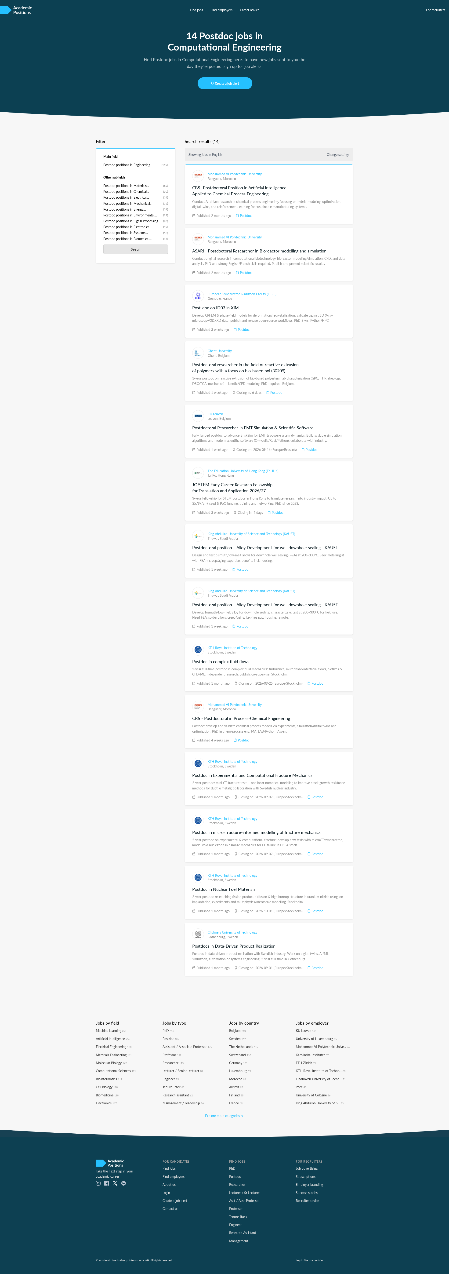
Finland (236, 1095)
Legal (299, 1260)
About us (169, 1184)
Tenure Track (173, 1086)
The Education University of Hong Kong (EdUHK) (243, 470)
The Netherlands (243, 1046)
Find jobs (196, 9)
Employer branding (309, 1184)
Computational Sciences (116, 1070)
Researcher (173, 1062)
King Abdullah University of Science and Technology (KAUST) (251, 533)
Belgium (224, 355)
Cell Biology (107, 1086)
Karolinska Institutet (312, 1054)
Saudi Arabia (229, 538)
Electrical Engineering (113, 1046)
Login (166, 1192)
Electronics (106, 1103)
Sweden (230, 652)
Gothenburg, (217, 937)
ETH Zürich (306, 1062)
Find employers (221, 9)
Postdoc (245, 215)
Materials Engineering (114, 1054)
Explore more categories (223, 1115)
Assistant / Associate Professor (187, 1046)
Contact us (170, 1208)
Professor (172, 1054)
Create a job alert (227, 83)
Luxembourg (240, 1070)
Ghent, (213, 355)
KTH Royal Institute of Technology (232, 647)
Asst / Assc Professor (244, 1200)
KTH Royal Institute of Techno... (320, 1070)
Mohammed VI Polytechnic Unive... (323, 1046)
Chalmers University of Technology (232, 932)
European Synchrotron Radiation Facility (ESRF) (242, 294)
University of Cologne (313, 1095)
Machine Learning (111, 1030)
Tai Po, (213, 475)
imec (301, 1086)
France (227, 298)
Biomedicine (107, 1095)
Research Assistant (242, 1232)
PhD (168, 1030)
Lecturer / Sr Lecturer (244, 1192)
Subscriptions (305, 1176)
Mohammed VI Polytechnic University (235, 174)
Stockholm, (216, 652)
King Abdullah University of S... (320, 1103)
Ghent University (220, 350)
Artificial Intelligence (113, 1038)
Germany (238, 1062)
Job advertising (307, 1168)
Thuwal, (214, 538)
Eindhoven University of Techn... (320, 1079)
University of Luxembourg (316, 1038)
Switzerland (240, 1054)
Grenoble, (215, 298)
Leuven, (213, 418)
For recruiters (435, 9)
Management (238, 1240)
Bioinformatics (109, 1079)
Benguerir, (215, 178)
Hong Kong (226, 475)
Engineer (171, 1079)
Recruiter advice (307, 1200)
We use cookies (313, 1260)
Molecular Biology (111, 1062)
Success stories (307, 1192)
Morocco (229, 178)
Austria (236, 1086)
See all (135, 249)
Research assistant (178, 1095)
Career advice (249, 9)
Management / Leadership (183, 1103)
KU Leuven (215, 414)
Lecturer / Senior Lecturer (183, 1070)
